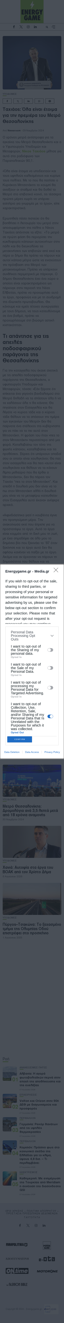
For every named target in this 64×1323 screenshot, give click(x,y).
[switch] (50, 650)
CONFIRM (19, 739)
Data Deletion (12, 752)
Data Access (32, 752)
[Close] (57, 571)
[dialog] (32, 661)
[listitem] (32, 635)
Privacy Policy (52, 752)
